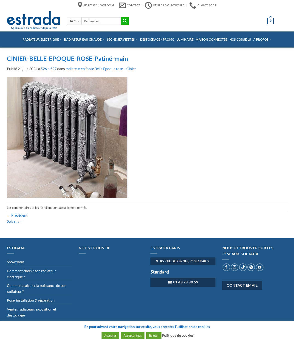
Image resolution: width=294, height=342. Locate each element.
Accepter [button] (110, 335)
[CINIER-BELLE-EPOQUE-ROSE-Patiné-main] (67, 137)
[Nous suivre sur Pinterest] (251, 267)
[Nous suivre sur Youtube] (259, 267)
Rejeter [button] (154, 335)
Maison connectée (211, 39)
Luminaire (185, 39)
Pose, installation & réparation (31, 300)
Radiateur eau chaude (83, 39)
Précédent (17, 215)
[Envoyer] (125, 21)
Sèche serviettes (121, 39)
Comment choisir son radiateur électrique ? (31, 274)
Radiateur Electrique (41, 39)
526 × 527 (49, 68)
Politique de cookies (178, 335)
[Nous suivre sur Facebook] (226, 267)
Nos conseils (240, 39)
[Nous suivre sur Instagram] (234, 267)
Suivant (15, 221)
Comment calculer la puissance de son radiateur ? (36, 288)
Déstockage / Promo (157, 39)
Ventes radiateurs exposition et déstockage (31, 312)
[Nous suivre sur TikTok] (243, 267)
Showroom (15, 262)
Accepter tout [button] (133, 335)
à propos (261, 39)
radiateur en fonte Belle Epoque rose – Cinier (100, 68)
